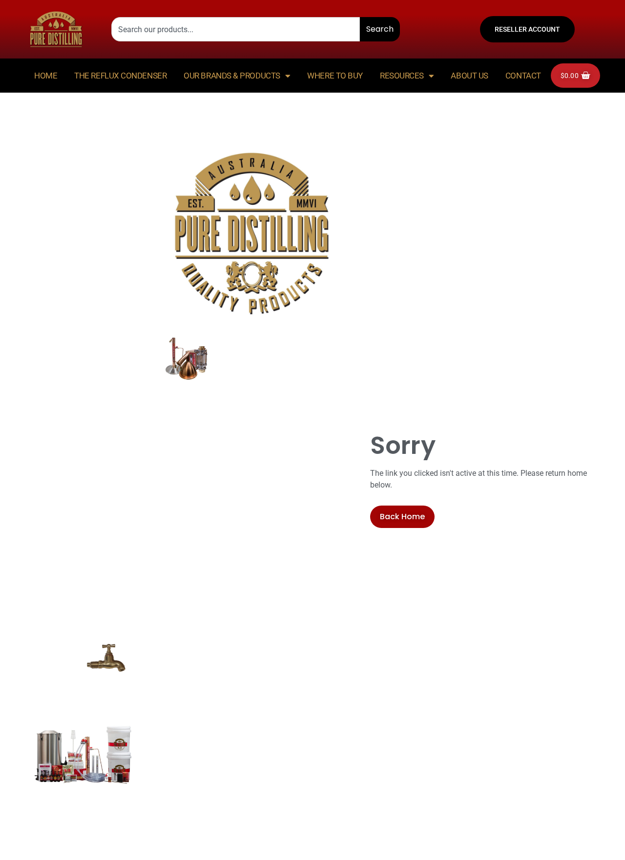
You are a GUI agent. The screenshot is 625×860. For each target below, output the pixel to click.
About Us (469, 75)
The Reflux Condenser (120, 75)
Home (45, 75)
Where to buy (335, 75)
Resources (402, 75)
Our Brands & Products (232, 75)
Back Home (402, 516)
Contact (523, 75)
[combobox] (235, 29)
